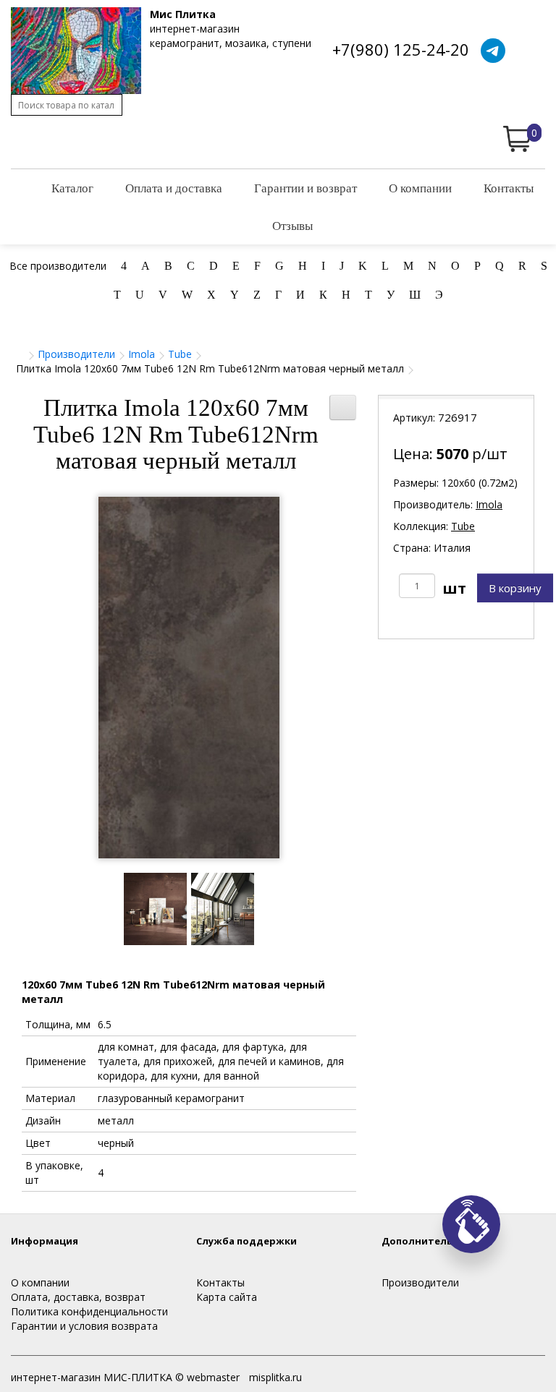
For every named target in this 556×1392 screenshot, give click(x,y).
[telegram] (493, 50)
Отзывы (292, 225)
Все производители (57, 266)
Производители (76, 354)
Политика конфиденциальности (89, 1311)
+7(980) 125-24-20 (400, 49)
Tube (180, 354)
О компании (420, 187)
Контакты (509, 187)
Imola (141, 354)
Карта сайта (226, 1297)
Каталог (72, 187)
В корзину (515, 588)
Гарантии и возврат (305, 187)
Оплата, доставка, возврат (78, 1297)
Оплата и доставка (173, 187)
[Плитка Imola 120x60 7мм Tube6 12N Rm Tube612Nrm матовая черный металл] (188, 677)
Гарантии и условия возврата (84, 1326)
